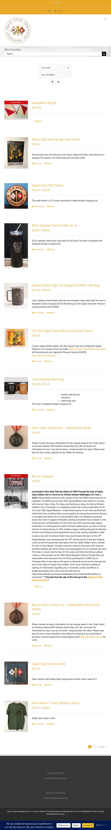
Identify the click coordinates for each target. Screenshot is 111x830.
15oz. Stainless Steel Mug (48, 379)
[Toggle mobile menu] (105, 18)
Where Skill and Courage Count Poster (56, 139)
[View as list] (58, 82)
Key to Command (43, 476)
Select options (39, 206)
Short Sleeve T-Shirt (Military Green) (55, 703)
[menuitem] (49, 11)
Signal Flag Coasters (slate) (49, 664)
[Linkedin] (58, 2)
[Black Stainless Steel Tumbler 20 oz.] (16, 246)
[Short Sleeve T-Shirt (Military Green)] (16, 716)
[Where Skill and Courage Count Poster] (16, 153)
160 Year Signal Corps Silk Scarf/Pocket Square (62, 330)
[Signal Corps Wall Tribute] (16, 196)
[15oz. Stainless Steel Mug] (16, 388)
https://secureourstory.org (43, 355)
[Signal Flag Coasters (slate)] (16, 673)
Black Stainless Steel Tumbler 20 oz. (54, 225)
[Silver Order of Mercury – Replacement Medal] (16, 437)
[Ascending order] (68, 68)
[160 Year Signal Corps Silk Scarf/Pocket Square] (16, 338)
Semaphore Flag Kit (44, 103)
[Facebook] (51, 2)
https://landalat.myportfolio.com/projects (87, 349)
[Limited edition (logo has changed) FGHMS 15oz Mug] (16, 295)
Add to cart (38, 163)
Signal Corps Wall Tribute (47, 185)
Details (39, 121)
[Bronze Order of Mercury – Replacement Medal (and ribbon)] (16, 614)
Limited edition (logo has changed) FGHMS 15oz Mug (65, 285)
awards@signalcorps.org (91, 636)
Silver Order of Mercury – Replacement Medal (61, 428)
